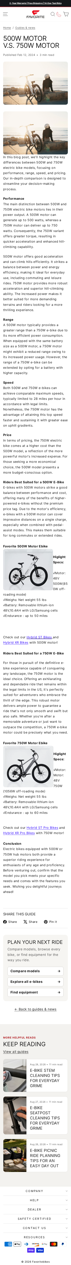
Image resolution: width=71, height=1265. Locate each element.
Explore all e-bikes (26, 982)
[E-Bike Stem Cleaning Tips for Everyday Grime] (14, 1075)
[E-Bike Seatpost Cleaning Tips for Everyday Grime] (14, 1115)
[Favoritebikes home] (35, 14)
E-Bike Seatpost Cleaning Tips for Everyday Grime (45, 1118)
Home (7, 27)
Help (34, 1200)
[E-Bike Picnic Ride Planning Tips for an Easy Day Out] (14, 1155)
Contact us (34, 1228)
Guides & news (25, 27)
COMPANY (34, 1191)
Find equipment (24, 992)
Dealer (34, 1209)
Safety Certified (34, 1218)
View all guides (15, 1052)
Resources (34, 1237)
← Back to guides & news (35, 1009)
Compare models (25, 971)
